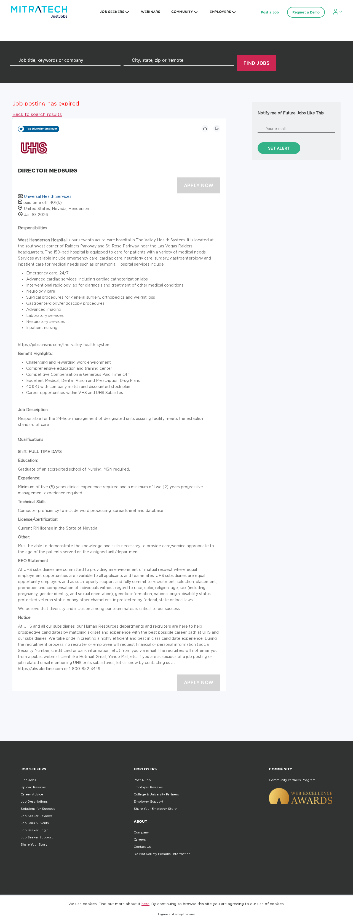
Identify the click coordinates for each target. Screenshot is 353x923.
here (145, 904)
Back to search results (37, 114)
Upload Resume (33, 787)
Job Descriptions (34, 801)
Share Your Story (34, 844)
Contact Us (142, 846)
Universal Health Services (47, 196)
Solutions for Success (38, 808)
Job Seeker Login (35, 830)
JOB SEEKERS (112, 11)
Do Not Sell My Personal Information (162, 853)
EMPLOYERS (220, 11)
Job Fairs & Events (35, 823)
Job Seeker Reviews (36, 815)
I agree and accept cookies (176, 914)
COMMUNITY (182, 11)
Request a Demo (306, 12)
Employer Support (148, 801)
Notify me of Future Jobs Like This (291, 113)
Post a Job (270, 12)
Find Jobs (28, 780)
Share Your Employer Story (155, 808)
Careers (140, 839)
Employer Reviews (148, 787)
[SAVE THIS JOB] (216, 128)
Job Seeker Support (37, 837)
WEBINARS (150, 11)
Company (141, 832)
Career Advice (32, 794)
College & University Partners (156, 794)
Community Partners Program (292, 780)
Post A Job (142, 780)
